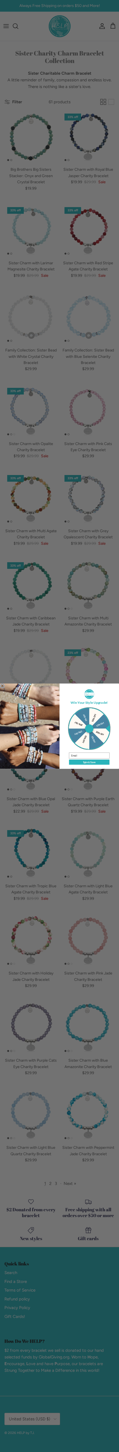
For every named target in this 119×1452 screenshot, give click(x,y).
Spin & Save (89, 761)
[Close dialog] (2, 686)
